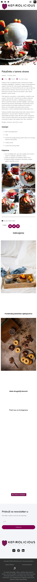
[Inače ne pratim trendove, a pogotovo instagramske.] (18, 482)
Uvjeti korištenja (9, 564)
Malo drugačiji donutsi (18, 391)
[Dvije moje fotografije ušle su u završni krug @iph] (18, 462)
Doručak (5, 221)
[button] (30, 1)
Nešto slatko (11, 221)
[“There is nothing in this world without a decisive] (18, 423)
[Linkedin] (8, 2)
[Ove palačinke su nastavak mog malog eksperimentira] (18, 442)
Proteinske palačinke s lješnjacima (18, 314)
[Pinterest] (5, 2)
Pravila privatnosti (27, 564)
